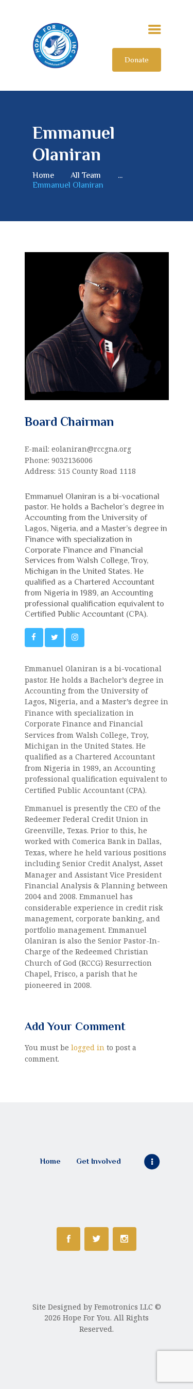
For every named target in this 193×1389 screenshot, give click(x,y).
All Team (86, 175)
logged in (87, 1047)
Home (43, 175)
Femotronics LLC (123, 1307)
